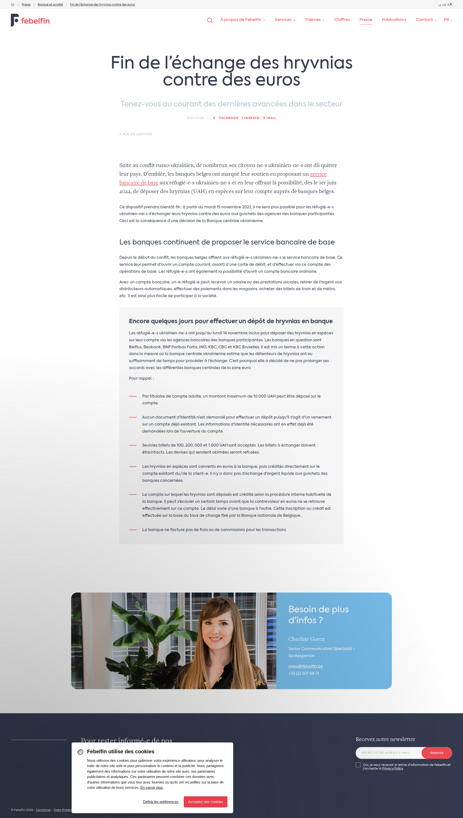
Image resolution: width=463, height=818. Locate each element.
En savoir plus (151, 787)
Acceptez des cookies (205, 802)
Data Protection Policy (70, 810)
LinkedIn (250, 118)
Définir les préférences (160, 802)
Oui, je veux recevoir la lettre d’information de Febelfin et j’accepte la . (407, 766)
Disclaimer (43, 810)
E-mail (269, 118)
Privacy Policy (392, 768)
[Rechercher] (209, 20)
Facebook (228, 118)
